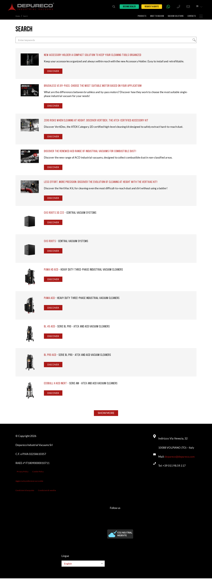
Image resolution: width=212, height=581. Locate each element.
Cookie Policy (38, 471)
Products (142, 16)
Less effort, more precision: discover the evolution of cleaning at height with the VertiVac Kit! (100, 182)
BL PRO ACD (50, 355)
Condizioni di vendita (47, 490)
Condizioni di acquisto (25, 490)
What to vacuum (157, 16)
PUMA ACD (49, 298)
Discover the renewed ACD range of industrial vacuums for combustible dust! (90, 151)
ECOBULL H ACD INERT (55, 383)
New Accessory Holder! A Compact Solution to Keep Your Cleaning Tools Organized (92, 55)
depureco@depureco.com (180, 456)
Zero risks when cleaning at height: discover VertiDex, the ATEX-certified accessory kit (96, 120)
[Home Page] (31, 6)
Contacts (191, 16)
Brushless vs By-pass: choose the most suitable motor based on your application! (93, 85)
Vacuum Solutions (176, 16)
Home (18, 16)
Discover (53, 71)
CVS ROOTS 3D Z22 (54, 212)
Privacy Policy (22, 471)
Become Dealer (129, 7)
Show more (106, 413)
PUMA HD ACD (51, 269)
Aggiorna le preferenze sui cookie (29, 481)
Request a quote (152, 7)
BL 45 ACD (49, 326)
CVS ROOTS (50, 241)
